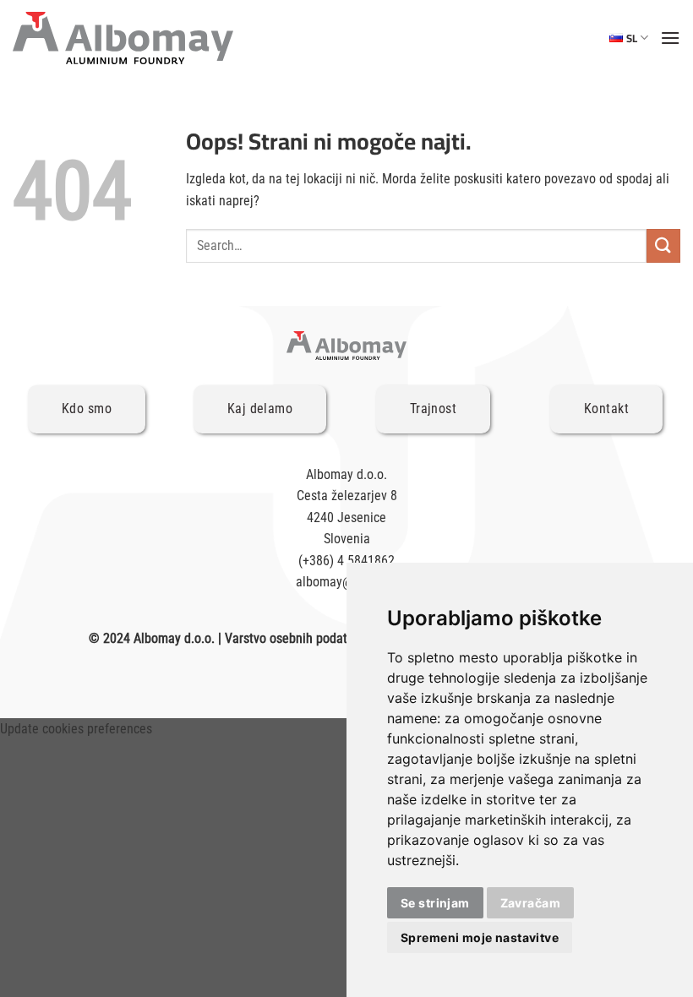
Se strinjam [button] (435, 903)
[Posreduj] (663, 245)
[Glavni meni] (670, 37)
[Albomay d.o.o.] (123, 38)
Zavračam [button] (530, 903)
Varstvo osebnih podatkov (295, 638)
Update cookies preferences (76, 729)
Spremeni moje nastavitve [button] (480, 937)
